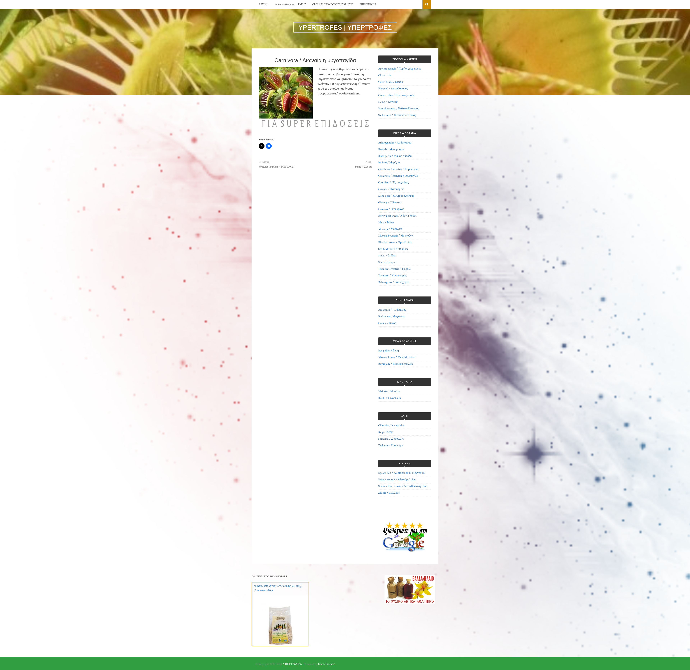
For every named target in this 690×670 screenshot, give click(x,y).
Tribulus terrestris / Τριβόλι (394, 269)
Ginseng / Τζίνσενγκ (390, 202)
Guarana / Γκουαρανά (391, 209)
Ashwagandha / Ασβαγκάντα (394, 143)
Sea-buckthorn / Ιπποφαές (393, 249)
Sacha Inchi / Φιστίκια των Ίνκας (397, 115)
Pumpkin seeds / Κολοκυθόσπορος (398, 108)
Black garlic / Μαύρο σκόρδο (395, 156)
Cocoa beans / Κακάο (390, 82)
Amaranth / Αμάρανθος (392, 310)
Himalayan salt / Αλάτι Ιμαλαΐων (397, 479)
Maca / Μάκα (386, 222)
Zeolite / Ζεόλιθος (388, 493)
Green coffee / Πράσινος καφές (396, 95)
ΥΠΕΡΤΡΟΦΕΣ (292, 664)
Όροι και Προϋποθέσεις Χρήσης (332, 4)
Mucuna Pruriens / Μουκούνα (276, 167)
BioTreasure (283, 4)
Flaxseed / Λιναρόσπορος (393, 89)
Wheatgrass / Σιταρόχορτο (393, 282)
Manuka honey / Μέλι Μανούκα (396, 357)
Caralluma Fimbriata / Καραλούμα (398, 169)
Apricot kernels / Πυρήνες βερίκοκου (399, 69)
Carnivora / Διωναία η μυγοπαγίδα (398, 176)
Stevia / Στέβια (386, 256)
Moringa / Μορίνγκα (390, 229)
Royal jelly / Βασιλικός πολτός (395, 364)
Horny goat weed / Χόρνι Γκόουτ (397, 216)
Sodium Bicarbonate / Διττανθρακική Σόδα (402, 486)
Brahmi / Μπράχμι (389, 162)
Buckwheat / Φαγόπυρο (391, 316)
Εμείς (302, 4)
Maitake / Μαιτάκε (389, 391)
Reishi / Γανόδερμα (389, 398)
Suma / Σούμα (363, 167)
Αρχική (263, 4)
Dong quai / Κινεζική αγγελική (396, 196)
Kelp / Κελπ (385, 432)
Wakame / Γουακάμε (390, 445)
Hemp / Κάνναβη (388, 102)
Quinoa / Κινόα (387, 323)
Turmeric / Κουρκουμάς (392, 275)
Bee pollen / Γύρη (388, 351)
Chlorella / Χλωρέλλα (391, 425)
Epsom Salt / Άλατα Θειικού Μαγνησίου (401, 473)
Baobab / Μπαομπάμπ (391, 149)
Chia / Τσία (385, 75)
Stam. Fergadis (326, 664)
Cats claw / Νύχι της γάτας (393, 182)
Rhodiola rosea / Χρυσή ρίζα (394, 242)
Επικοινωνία (368, 4)
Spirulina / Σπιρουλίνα (391, 439)
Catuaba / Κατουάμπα (391, 189)
